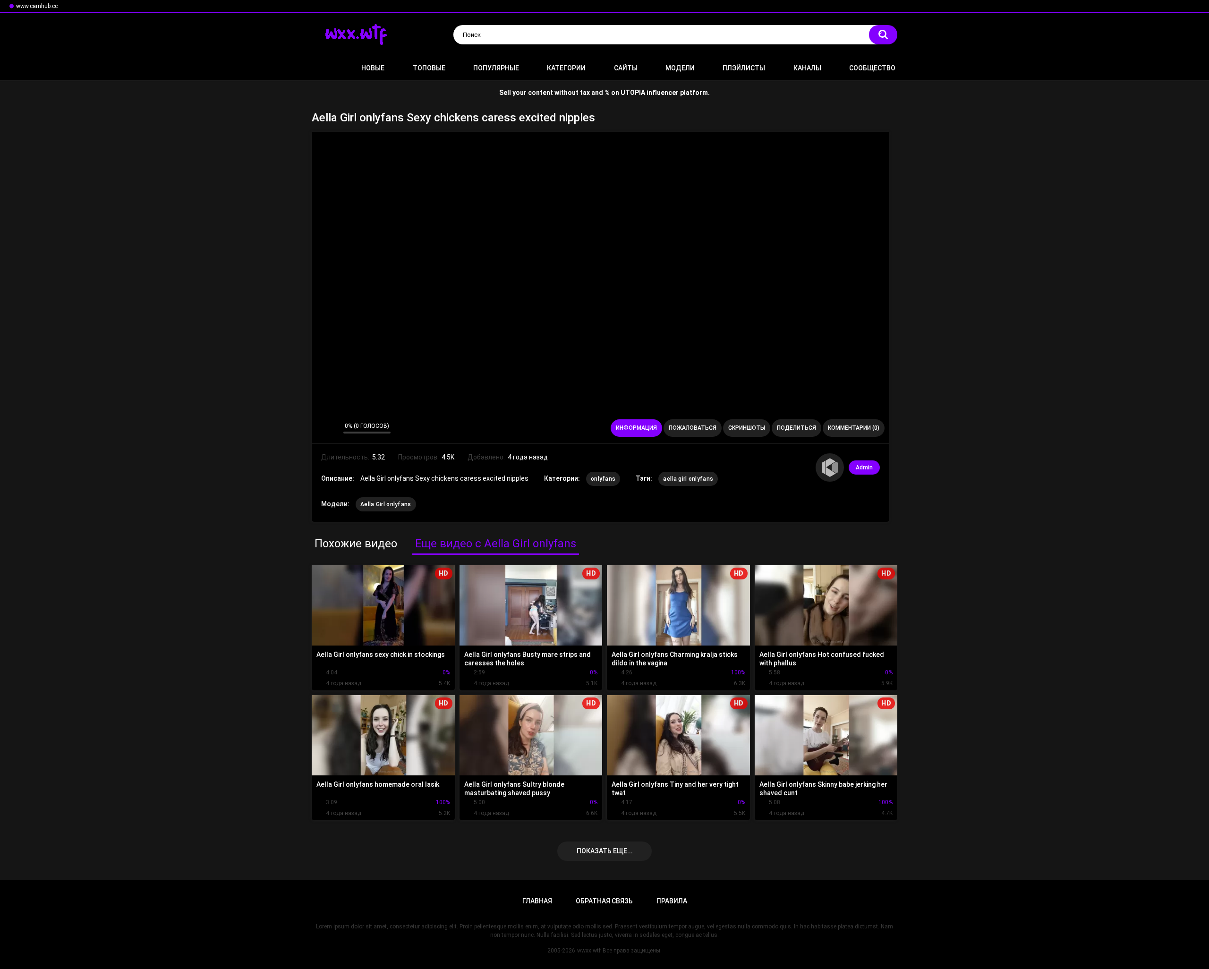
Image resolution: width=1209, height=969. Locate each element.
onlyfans (603, 479)
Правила (671, 901)
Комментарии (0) (853, 428)
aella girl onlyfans (688, 479)
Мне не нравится (334, 428)
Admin (864, 467)
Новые (372, 68)
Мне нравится (321, 428)
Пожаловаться (692, 428)
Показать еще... (605, 851)
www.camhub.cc (37, 6)
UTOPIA (633, 92)
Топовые (429, 68)
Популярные (496, 68)
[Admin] (830, 467)
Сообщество (872, 68)
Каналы (807, 68)
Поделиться (796, 428)
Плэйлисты (744, 68)
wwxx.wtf (589, 950)
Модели (680, 68)
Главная (323, 68)
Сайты (626, 68)
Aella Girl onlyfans (385, 504)
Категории (566, 68)
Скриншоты (746, 428)
